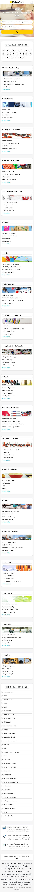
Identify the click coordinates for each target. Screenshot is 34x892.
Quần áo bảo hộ (8, 303)
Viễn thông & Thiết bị (9, 808)
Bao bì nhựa (6, 177)
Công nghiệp (7, 711)
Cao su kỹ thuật (7, 393)
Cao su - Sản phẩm (8, 390)
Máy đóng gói (7, 668)
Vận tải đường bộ (8, 545)
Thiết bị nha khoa (8, 117)
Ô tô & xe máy (7, 774)
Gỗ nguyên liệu (7, 140)
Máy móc (7, 655)
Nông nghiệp (7, 771)
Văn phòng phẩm (9, 334)
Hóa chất (6, 744)
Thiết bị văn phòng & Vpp (12, 315)
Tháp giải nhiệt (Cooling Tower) (13, 581)
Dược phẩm (6, 109)
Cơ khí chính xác (8, 514)
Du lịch (6, 729)
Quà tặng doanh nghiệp (12, 408)
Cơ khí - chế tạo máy (9, 517)
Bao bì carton (7, 241)
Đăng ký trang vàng (18, 827)
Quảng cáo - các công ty (10, 202)
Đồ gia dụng (7, 722)
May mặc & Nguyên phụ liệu (13, 346)
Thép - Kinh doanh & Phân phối (12, 637)
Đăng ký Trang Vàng (11, 856)
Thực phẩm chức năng (9, 112)
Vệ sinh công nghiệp (9, 612)
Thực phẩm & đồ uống (10, 797)
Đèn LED (6, 452)
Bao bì (6, 222)
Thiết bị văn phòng (9, 331)
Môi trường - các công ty (10, 604)
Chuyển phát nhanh (9, 550)
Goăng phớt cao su (8, 396)
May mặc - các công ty (9, 357)
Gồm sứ (5, 488)
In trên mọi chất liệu (9, 272)
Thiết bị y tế (6, 115)
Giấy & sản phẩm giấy (11, 68)
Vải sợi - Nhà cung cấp (9, 365)
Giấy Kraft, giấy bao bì (10, 81)
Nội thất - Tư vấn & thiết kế (11, 449)
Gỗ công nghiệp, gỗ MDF (10, 148)
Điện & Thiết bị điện (9, 714)
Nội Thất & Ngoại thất (11, 439)
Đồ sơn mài (6, 486)
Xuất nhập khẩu (8, 816)
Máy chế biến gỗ (8, 674)
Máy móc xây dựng (8, 666)
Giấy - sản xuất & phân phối (12, 79)
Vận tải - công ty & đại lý (10, 542)
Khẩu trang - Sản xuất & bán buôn (13, 300)
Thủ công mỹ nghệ (10, 469)
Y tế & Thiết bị (8, 99)
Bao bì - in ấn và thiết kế (10, 236)
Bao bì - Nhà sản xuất (9, 233)
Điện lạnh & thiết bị (11, 562)
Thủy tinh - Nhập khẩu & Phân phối (13, 424)
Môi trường (8, 593)
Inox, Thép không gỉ (9, 635)
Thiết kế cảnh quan (9, 455)
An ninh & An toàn (9, 692)
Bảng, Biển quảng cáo (10, 205)
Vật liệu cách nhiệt (9, 578)
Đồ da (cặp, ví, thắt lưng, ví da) (12, 421)
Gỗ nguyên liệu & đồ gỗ (12, 130)
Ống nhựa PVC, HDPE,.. (10, 179)
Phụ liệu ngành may (9, 362)
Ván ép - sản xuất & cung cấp (11, 143)
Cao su (6, 377)
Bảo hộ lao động (9, 284)
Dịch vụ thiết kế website (17, 844)
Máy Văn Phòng (8, 326)
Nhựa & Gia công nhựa (12, 161)
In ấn (6, 253)
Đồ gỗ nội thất (7, 146)
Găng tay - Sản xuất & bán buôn (12, 298)
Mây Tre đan (6, 483)
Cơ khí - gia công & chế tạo (11, 511)
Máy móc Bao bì (8, 671)
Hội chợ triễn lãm (9, 210)
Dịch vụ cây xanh (8, 457)
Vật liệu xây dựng (8, 805)
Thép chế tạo (7, 643)
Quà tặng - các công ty (9, 418)
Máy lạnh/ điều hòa (9, 576)
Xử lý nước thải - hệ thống (10, 609)
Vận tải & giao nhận (11, 531)
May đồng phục (7, 359)
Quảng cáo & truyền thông (13, 191)
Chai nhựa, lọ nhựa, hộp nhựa (11, 174)
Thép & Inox (8, 624)
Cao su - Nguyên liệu (9, 388)
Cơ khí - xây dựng (8, 519)
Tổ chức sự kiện (8, 208)
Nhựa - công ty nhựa (9, 171)
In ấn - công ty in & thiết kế (11, 264)
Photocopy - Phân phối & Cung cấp (14, 328)
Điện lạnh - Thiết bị (9, 573)
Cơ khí (6, 500)
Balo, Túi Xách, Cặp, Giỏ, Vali (11, 427)
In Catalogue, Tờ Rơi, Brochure (12, 267)
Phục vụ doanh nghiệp (10, 726)
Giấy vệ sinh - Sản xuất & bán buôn (14, 84)
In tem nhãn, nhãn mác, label (11, 269)
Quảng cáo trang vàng (18, 836)
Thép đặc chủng (7, 640)
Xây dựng (6, 812)
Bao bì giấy (7, 87)
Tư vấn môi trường (8, 607)
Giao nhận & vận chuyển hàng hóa (13, 547)
